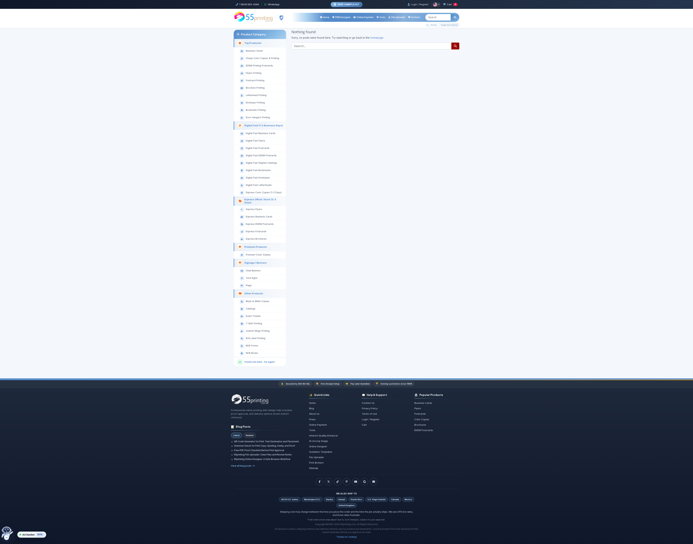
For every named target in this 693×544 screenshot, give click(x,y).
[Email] (373, 481)
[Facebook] (319, 481)
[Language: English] (436, 4)
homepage (376, 37)
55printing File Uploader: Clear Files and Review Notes (263, 454)
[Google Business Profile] (364, 481)
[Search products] (455, 17)
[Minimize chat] (6, 537)
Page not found (449, 25)
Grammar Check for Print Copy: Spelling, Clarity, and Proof (264, 445)
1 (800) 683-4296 (249, 4)
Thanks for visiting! (346, 537)
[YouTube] (355, 481)
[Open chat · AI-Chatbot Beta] (9, 533)
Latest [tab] (236, 435)
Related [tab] (249, 435)
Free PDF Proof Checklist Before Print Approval (259, 450)
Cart (451, 4)
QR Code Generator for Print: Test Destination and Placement (266, 441)
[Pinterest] (346, 481)
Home (433, 25)
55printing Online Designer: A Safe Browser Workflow (262, 459)
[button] (381, 17)
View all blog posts (241, 465)
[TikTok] (337, 481)
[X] (328, 481)
